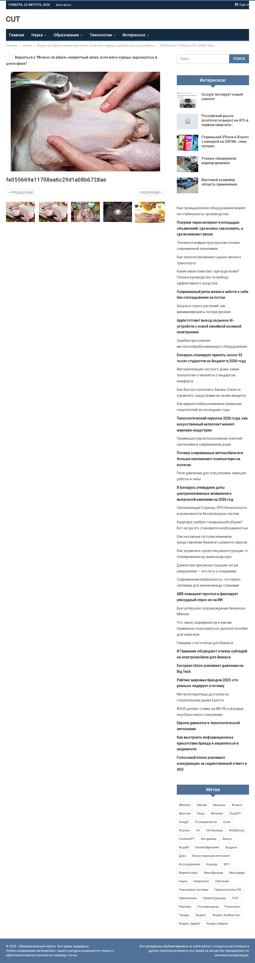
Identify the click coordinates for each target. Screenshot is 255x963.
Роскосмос (233, 906)
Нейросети (201, 881)
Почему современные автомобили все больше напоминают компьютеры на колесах (210, 459)
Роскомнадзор (207, 906)
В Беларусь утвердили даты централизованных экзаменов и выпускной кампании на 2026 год (205, 493)
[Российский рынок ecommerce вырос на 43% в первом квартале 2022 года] (187, 122)
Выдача (231, 847)
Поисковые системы (193, 890)
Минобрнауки (213, 873)
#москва (219, 805)
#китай (202, 805)
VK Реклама (214, 830)
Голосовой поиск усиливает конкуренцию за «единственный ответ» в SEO (212, 763)
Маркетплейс (188, 873)
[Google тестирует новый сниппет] (187, 100)
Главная (16, 35)
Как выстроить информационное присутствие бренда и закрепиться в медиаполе (208, 743)
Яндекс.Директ (189, 923)
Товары (184, 915)
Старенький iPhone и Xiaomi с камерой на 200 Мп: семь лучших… (225, 141)
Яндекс (200, 915)
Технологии (101, 35)
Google (184, 822)
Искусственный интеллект (211, 856)
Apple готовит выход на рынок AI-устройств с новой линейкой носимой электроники (209, 326)
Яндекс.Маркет (217, 923)
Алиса (227, 839)
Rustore (184, 830)
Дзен (182, 856)
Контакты (63, 5)
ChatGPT (235, 813)
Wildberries (237, 830)
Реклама (185, 906)
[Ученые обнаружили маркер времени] (187, 164)
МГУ (227, 864)
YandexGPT (186, 839)
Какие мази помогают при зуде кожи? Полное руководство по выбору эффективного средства (208, 277)
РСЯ (235, 898)
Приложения (188, 898)
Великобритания (207, 847)
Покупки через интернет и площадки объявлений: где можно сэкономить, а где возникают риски (210, 228)
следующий (150, 192)
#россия (185, 813)
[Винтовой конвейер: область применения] (187, 186)
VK (198, 830)
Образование (66, 35)
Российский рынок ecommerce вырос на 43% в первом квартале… (224, 120)
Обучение (222, 881)
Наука (37, 35)
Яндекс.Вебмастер (226, 915)
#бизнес (185, 805)
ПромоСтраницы (214, 898)
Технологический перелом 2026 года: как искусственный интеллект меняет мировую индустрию (212, 424)
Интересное (134, 35)
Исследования (189, 864)
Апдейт (184, 847)
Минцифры (237, 873)
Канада (211, 864)
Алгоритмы (208, 839)
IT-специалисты (206, 822)
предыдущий (21, 192)
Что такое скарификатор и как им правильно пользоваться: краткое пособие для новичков (212, 628)
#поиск (237, 805)
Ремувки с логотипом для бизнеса (205, 643)
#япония (217, 813)
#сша (200, 813)
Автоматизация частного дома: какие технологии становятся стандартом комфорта (208, 375)
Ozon (227, 822)
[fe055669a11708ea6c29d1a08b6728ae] (20, 212)
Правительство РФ (228, 890)
